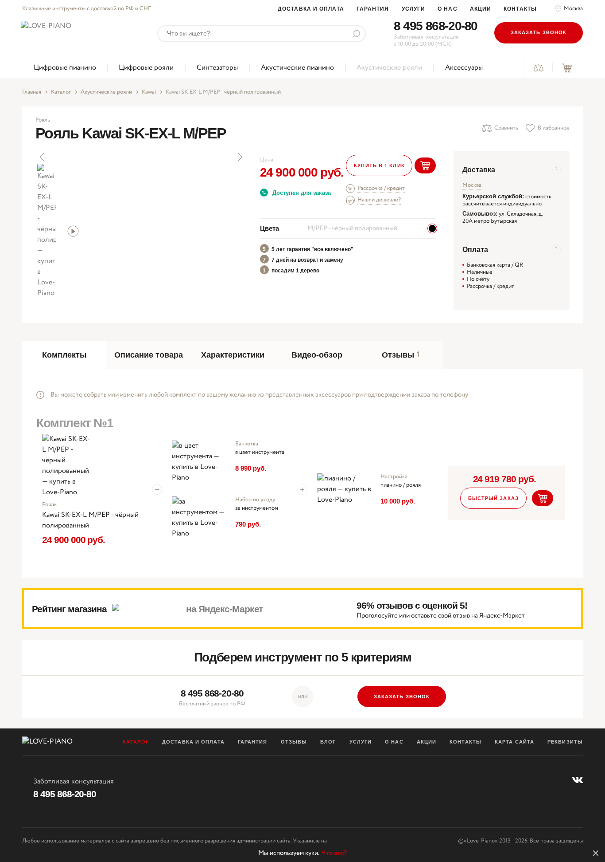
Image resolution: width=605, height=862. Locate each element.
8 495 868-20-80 (435, 26)
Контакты (520, 9)
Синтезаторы (217, 68)
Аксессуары (464, 68)
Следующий (238, 157)
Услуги (414, 9)
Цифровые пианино (65, 68)
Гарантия (373, 9)
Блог (328, 741)
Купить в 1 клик (379, 165)
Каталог (61, 92)
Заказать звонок (539, 32)
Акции (481, 9)
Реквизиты (565, 741)
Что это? (334, 853)
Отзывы (294, 741)
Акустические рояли (389, 68)
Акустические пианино (297, 68)
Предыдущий (43, 157)
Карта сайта (514, 741)
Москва (573, 8)
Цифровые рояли (146, 68)
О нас (448, 9)
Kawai (149, 92)
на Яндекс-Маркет (224, 609)
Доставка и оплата (311, 9)
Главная (31, 92)
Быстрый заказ (493, 498)
